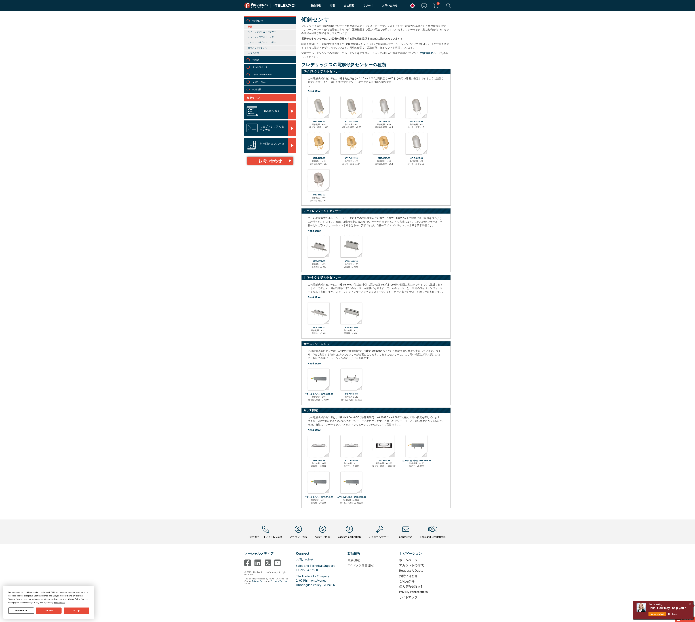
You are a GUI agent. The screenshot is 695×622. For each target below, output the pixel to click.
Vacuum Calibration (349, 536)
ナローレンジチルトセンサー (262, 42)
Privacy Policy (259, 581)
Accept (76, 610)
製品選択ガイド (273, 110)
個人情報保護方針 (411, 586)
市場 (332, 5)
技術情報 (256, 89)
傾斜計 (255, 59)
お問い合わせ (389, 5)
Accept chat (657, 614)
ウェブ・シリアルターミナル (272, 128)
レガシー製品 (259, 82)
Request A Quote (411, 570)
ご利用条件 (406, 581)
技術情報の (426, 53)
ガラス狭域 (253, 53)
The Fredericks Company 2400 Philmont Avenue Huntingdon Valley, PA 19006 (315, 580)
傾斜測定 (354, 560)
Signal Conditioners (262, 74)
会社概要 (349, 5)
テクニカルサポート (379, 536)
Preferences (21, 610)
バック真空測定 (361, 565)
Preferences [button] (59, 603)
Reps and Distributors (433, 536)
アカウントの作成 (411, 565)
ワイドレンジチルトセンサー (262, 31)
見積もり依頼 (322, 536)
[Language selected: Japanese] (411, 5)
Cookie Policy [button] (74, 599)
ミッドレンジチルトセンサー (262, 37)
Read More (314, 91)
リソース (368, 5)
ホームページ (408, 560)
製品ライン (253, 97)
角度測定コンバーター (272, 145)
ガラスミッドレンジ (258, 47)
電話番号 (265, 536)
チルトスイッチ (260, 67)
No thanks (673, 614)
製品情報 (316, 5)
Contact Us (405, 536)
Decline (49, 610)
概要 (250, 26)
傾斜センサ (257, 20)
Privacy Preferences (413, 592)
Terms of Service (279, 581)
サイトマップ (408, 597)
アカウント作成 (298, 536)
